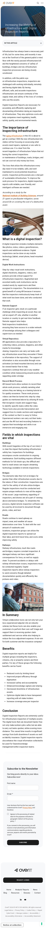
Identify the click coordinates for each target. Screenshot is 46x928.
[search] (37, 3)
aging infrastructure (14, 136)
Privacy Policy (27, 808)
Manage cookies (22, 913)
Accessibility (34, 913)
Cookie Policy (31, 910)
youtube (25, 900)
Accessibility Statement (32, 916)
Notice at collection (12, 925)
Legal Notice (9, 910)
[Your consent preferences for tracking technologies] (41, 923)
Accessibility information (13, 916)
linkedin (21, 900)
